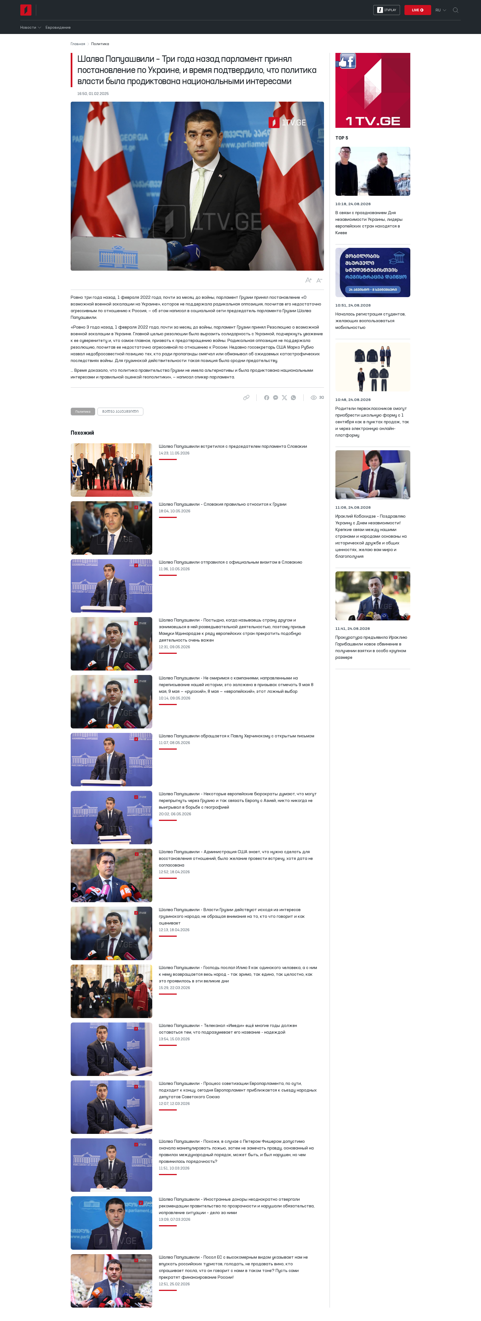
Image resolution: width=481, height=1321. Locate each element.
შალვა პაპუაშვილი (120, 412)
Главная (78, 44)
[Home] (25, 10)
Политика (82, 412)
